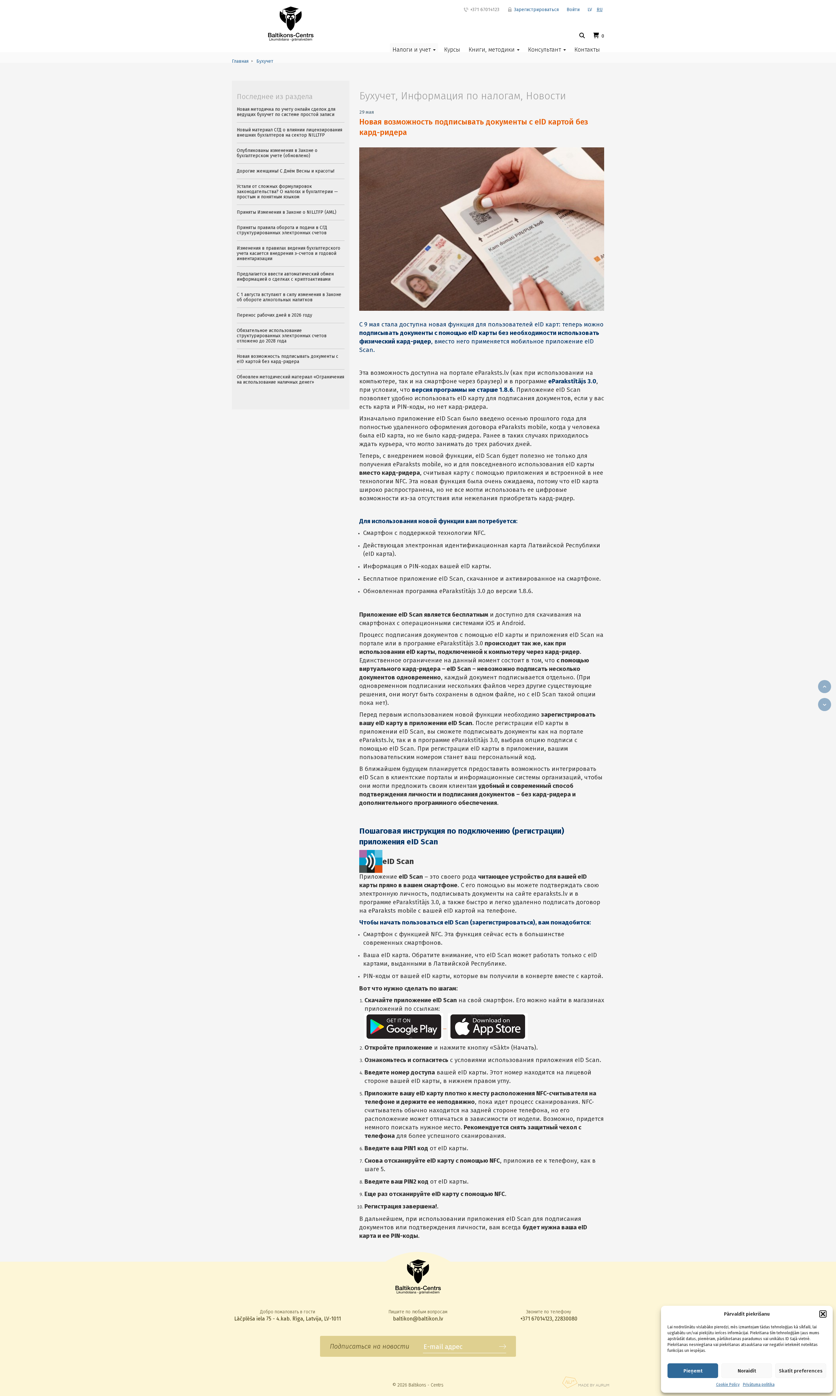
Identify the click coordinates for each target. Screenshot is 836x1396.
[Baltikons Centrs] (291, 24)
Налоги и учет (412, 49)
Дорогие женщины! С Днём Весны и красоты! (285, 171)
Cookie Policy (728, 1384)
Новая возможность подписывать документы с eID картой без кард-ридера (287, 359)
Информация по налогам (461, 96)
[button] (823, 1314)
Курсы (452, 49)
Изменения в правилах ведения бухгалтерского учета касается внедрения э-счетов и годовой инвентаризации (288, 253)
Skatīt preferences (801, 1371)
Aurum (585, 1382)
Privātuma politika (759, 1384)
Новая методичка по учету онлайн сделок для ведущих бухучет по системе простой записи (286, 112)
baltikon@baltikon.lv (418, 1319)
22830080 (566, 1319)
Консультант (545, 49)
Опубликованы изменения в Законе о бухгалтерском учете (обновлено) (277, 153)
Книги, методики (492, 49)
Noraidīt (747, 1371)
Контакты (587, 49)
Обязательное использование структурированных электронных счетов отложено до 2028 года (282, 336)
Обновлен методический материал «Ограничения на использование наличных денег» (290, 379)
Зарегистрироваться (536, 9)
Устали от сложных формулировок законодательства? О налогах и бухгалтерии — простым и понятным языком (287, 192)
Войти (573, 9)
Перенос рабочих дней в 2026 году (274, 315)
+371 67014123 (484, 9)
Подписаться (502, 1346)
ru (600, 9)
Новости (546, 96)
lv (589, 9)
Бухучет (377, 96)
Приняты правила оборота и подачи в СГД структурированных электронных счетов (282, 230)
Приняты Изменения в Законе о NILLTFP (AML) (286, 212)
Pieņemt (692, 1371)
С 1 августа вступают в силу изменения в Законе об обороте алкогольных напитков (289, 297)
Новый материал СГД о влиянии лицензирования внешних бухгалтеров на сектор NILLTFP (289, 132)
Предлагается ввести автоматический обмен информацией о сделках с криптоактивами (285, 276)
